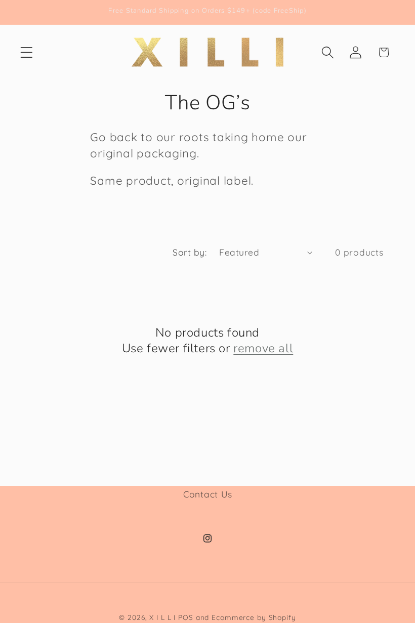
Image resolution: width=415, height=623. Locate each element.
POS (185, 617)
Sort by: (189, 252)
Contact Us (207, 494)
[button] (26, 52)
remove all (263, 348)
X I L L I (162, 617)
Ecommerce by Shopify (254, 617)
